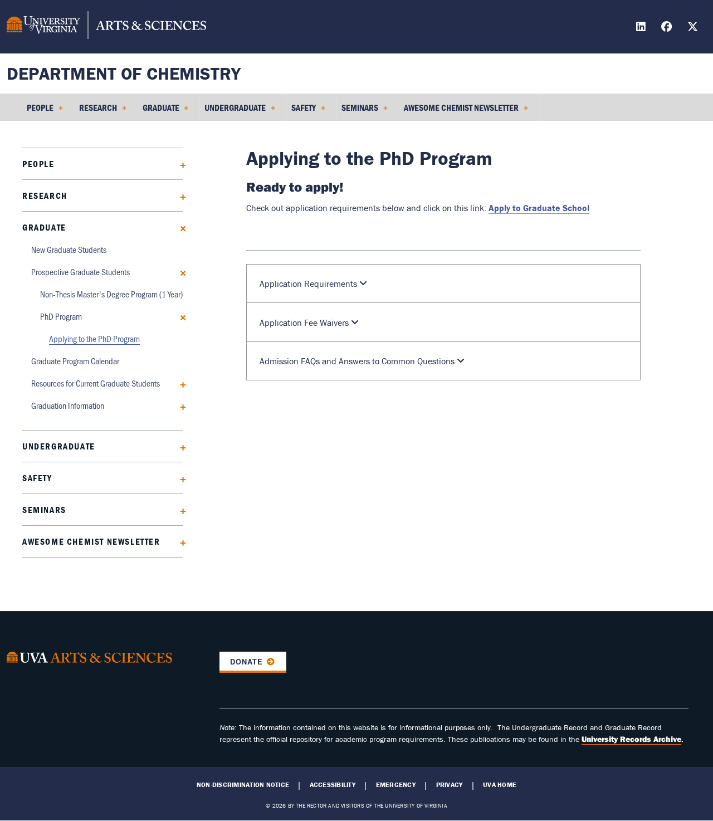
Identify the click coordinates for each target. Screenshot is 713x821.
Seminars (44, 509)
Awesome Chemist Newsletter (91, 541)
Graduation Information (67, 405)
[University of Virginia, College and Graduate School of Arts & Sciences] (106, 26)
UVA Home (499, 785)
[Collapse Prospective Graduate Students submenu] (179, 272)
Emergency (396, 785)
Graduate (44, 227)
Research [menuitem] (96, 111)
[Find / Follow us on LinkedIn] (642, 28)
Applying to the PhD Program (94, 338)
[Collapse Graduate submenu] (179, 227)
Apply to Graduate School (539, 207)
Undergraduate (58, 446)
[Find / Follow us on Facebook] (668, 28)
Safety (37, 477)
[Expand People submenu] (179, 164)
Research (44, 195)
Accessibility (332, 785)
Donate (246, 662)
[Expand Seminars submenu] (179, 510)
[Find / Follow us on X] (694, 28)
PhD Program (61, 316)
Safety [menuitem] (301, 111)
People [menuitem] (37, 111)
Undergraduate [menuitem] (233, 111)
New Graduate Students (68, 249)
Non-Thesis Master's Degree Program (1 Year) (111, 294)
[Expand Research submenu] (179, 195)
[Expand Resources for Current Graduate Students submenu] (179, 383)
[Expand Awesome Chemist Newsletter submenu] (179, 541)
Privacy (449, 785)
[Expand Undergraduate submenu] (179, 446)
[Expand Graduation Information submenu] (179, 405)
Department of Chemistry (124, 73)
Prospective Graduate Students (80, 271)
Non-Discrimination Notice (243, 785)
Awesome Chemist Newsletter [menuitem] (459, 111)
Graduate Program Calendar (75, 360)
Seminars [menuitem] (357, 111)
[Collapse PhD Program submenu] (179, 316)
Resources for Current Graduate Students (95, 383)
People (38, 163)
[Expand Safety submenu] (179, 478)
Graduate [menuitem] (158, 111)
